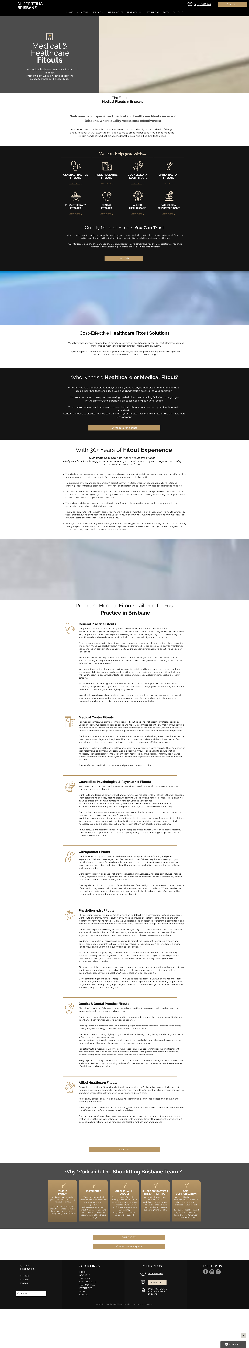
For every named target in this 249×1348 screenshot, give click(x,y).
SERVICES (84, 1278)
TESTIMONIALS (87, 1285)
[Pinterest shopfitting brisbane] (218, 1271)
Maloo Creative (146, 1304)
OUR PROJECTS (87, 1281)
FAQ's (82, 1291)
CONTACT (84, 1294)
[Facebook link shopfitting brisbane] (205, 1271)
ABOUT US (84, 1275)
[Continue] (243, 1335)
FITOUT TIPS (85, 1288)
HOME (82, 1272)
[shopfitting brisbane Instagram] (211, 1271)
